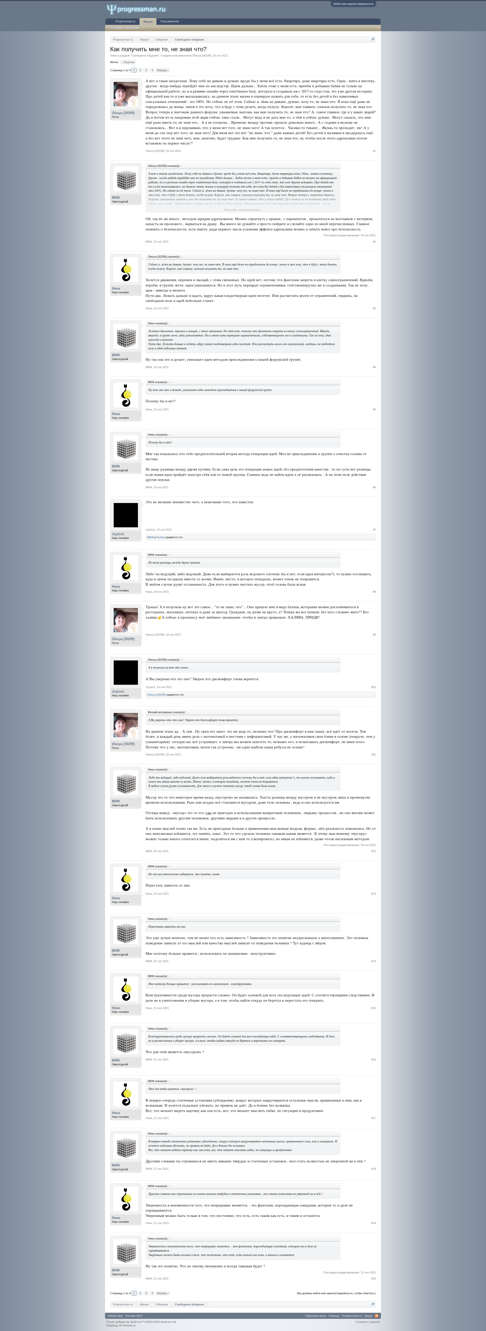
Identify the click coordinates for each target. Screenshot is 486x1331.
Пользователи (169, 21)
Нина (116, 288)
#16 (373, 1059)
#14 (373, 961)
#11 (374, 754)
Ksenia (160, 537)
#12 (373, 851)
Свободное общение (145, 55)
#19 (373, 1223)
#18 (373, 1168)
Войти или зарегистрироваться (353, 3)
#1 (374, 150)
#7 (374, 529)
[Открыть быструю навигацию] (372, 39)
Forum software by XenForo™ (141, 1321)
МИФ (116, 198)
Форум (148, 21)
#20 (373, 1278)
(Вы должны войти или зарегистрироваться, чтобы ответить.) (336, 1293)
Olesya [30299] (201, 55)
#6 (374, 487)
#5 (374, 409)
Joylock (118, 534)
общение (129, 62)
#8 (374, 591)
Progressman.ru (125, 21)
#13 (373, 893)
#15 (373, 1008)
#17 (373, 1118)
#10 (373, 687)
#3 (374, 308)
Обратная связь (315, 1315)
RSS (376, 1316)
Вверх (368, 1315)
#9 (374, 634)
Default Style (115, 1315)
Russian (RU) (134, 1315)
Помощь (334, 1315)
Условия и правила (367, 1321)
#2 (374, 241)
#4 (374, 367)
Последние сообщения (124, 27)
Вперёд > (163, 70)
